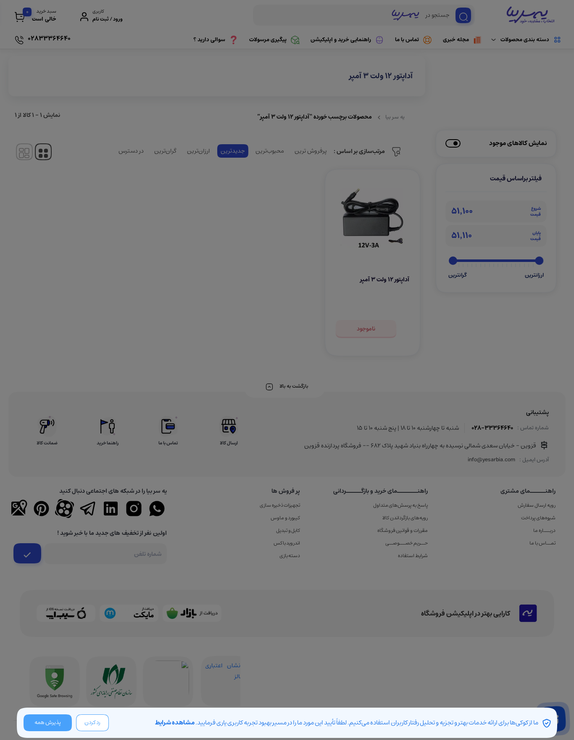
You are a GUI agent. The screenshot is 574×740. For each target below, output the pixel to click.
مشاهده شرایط (175, 722)
